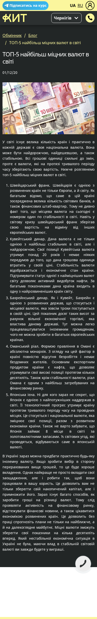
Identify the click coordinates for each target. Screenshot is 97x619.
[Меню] (90, 5)
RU (80, 5)
